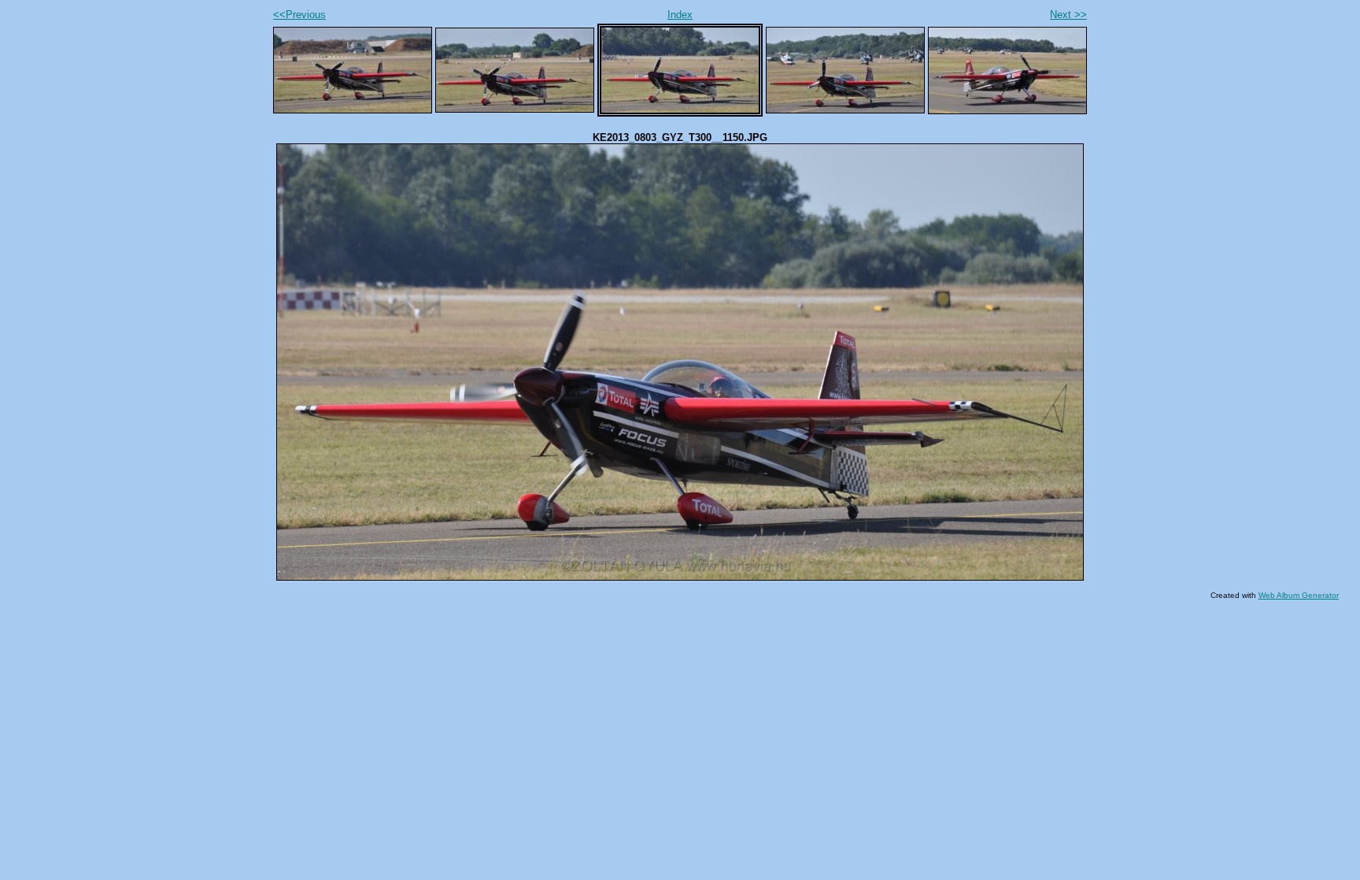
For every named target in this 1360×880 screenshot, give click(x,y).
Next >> (1068, 14)
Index (680, 14)
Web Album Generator (1298, 595)
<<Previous (299, 14)
